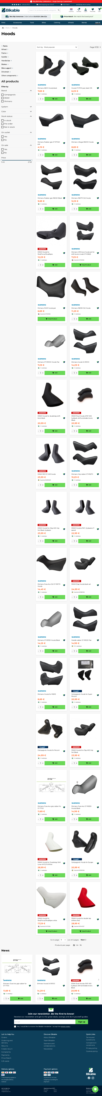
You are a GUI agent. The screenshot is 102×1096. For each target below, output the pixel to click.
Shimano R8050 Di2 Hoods (80, 308)
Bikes (44, 22)
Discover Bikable (50, 1034)
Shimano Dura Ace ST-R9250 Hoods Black (81, 807)
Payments (5, 1055)
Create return (6, 1049)
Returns (4, 1046)
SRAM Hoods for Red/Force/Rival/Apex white (47, 919)
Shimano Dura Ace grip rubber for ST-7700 (49, 807)
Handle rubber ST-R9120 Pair (81, 640)
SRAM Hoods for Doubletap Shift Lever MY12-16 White (49, 863)
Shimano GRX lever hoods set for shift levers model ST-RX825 (82, 253)
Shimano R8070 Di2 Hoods (81, 198)
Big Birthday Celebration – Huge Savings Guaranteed (52, 1)
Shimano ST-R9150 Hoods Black (49, 640)
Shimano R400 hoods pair (47, 308)
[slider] (1, 160)
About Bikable (49, 1037)
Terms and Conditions (90, 1038)
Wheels (71, 22)
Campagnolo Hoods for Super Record (81, 695)
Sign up (81, 1022)
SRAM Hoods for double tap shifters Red (81, 919)
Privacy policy (91, 1048)
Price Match (6, 1058)
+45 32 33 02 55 (5, 1090)
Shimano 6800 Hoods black (47, 88)
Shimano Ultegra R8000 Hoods (82, 142)
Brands (84, 22)
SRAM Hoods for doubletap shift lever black (49, 417)
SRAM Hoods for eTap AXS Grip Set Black (82, 751)
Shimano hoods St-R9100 (80, 362)
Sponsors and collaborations (49, 1045)
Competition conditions (91, 1044)
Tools (32, 22)
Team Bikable (49, 1040)
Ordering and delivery (7, 1042)
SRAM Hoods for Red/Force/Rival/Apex (45, 253)
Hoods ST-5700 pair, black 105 (81, 88)
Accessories (17, 22)
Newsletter (48, 1049)
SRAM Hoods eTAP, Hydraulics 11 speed (82, 529)
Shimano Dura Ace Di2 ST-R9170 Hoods (49, 585)
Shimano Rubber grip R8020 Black (50, 198)
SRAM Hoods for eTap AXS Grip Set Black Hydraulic (48, 529)
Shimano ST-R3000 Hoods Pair (48, 362)
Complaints (6, 1052)
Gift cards (5, 1061)
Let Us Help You (7, 1034)
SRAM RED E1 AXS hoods (47, 474)
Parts (3, 22)
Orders (4, 1037)
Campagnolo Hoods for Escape (82, 862)
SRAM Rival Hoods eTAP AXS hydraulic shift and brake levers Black (82, 418)
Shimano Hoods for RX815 (47, 694)
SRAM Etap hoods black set (81, 584)
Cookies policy (92, 1051)
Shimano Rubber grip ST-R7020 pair (49, 143)
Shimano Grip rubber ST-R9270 (82, 474)
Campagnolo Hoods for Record (48, 750)
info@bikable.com (6, 1091)
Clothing (57, 22)
